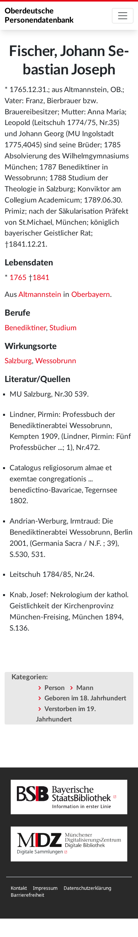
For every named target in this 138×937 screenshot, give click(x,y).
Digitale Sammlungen (40, 851)
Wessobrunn (55, 361)
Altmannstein (39, 294)
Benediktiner (25, 328)
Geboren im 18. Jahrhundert (85, 698)
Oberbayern (90, 294)
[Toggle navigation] (122, 15)
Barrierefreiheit (27, 895)
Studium (63, 328)
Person (54, 688)
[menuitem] (19, 888)
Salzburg (18, 361)
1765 (18, 278)
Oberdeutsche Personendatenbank (39, 15)
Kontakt (19, 888)
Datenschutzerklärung (87, 888)
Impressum (45, 888)
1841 (41, 278)
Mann (85, 688)
